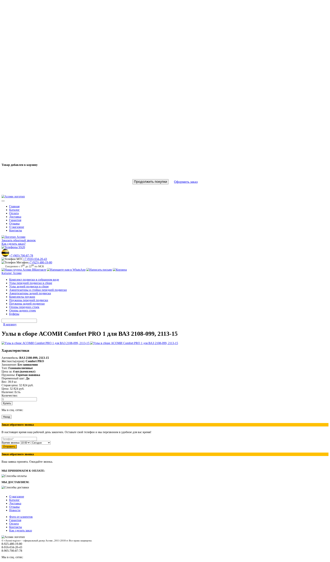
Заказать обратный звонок (19, 240)
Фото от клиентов (21, 516)
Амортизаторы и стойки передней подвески (38, 289)
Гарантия (15, 220)
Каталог (14, 209)
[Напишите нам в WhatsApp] (66, 269)
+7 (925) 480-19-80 (40, 262)
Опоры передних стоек (24, 307)
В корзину (10, 324)
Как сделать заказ (20, 530)
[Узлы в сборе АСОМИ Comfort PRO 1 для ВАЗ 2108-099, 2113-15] (46, 343)
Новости (14, 510)
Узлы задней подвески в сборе (29, 286)
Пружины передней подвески (28, 300)
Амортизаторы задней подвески (30, 293)
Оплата (14, 213)
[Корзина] (120, 269)
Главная (14, 206)
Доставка (15, 216)
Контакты (15, 230)
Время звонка (10, 442)
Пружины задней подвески (27, 303)
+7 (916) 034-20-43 (35, 259)
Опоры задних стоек (22, 310)
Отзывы (14, 223)
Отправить (9, 446)
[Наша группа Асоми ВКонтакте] (24, 269)
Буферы (14, 314)
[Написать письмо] (99, 269)
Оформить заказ (186, 182)
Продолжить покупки (150, 182)
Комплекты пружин (22, 296)
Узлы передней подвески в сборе (30, 283)
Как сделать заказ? (14, 243)
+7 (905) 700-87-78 (21, 255)
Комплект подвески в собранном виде (34, 279)
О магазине (16, 227)
